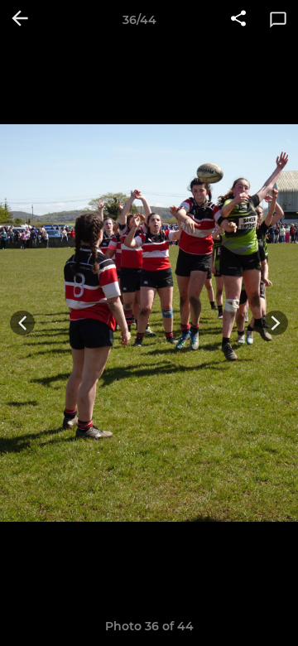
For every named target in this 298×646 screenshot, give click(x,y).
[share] (238, 19)
